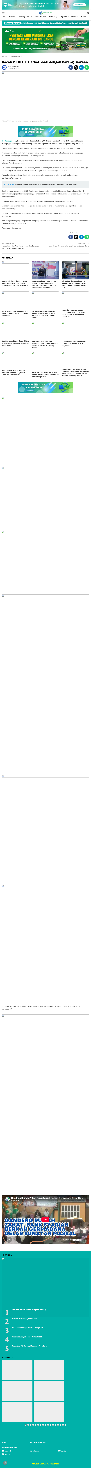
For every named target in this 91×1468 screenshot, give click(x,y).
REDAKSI (5, 1442)
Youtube (63, 1451)
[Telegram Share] (81, 67)
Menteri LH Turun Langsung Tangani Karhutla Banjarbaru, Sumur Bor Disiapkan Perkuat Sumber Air (73, 313)
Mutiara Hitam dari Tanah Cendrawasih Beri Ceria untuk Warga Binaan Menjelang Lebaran (21, 245)
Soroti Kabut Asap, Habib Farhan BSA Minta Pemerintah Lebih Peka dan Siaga (15, 313)
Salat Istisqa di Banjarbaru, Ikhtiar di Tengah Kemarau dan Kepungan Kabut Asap (15, 343)
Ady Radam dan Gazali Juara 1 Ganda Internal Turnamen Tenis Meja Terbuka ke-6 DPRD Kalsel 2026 (74, 284)
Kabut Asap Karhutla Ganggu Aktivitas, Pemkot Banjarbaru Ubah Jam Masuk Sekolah (13, 372)
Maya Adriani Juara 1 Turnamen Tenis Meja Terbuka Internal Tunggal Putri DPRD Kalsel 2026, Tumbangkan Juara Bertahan (44, 284)
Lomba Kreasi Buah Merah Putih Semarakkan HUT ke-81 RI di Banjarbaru (74, 343)
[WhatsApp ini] (86, 67)
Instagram (36, 1451)
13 (55, 1425)
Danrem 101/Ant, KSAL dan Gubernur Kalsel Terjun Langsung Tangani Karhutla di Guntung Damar (45, 344)
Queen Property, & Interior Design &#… (28, 1328)
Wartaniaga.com (9, 141)
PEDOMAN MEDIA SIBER (38, 1442)
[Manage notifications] (5, 1463)
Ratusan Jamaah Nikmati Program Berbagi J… (30, 1310)
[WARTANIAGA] (45, 13)
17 (65, 1425)
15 (60, 1425)
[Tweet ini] (76, 67)
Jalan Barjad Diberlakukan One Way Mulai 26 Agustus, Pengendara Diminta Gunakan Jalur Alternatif (15, 283)
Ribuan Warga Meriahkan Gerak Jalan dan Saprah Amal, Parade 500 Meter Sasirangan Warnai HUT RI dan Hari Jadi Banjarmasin (75, 372)
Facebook (8, 1451)
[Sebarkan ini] (70, 67)
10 (48, 1425)
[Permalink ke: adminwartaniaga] (4, 67)
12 (53, 1425)
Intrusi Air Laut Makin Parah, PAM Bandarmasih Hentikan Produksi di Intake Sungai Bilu (45, 374)
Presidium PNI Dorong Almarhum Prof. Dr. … (29, 1346)
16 (63, 1425)
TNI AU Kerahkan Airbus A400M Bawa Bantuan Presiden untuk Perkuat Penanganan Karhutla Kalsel (43, 314)
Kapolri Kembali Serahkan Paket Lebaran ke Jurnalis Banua (68, 244)
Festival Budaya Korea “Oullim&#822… (27, 1337)
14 (58, 1425)
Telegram (8, 1455)
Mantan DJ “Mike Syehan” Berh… (25, 1319)
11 (50, 1425)
